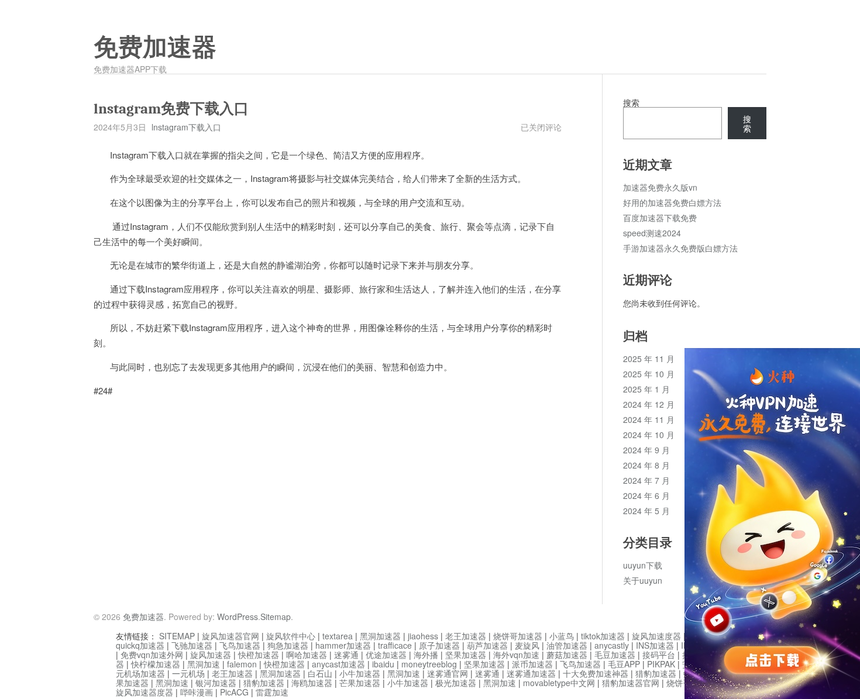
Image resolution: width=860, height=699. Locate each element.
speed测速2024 (652, 233)
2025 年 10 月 (649, 374)
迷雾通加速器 (531, 673)
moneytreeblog (429, 664)
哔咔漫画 (196, 692)
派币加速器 (532, 664)
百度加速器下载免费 (660, 217)
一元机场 (188, 673)
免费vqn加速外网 (152, 654)
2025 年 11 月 (649, 358)
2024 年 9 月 (646, 450)
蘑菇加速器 (566, 654)
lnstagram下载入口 (186, 127)
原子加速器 (439, 645)
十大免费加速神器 (595, 673)
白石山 (320, 673)
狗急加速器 (287, 645)
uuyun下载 (642, 565)
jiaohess (423, 636)
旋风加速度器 (656, 636)
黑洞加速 (203, 664)
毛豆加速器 (614, 654)
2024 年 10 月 (649, 434)
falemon (242, 664)
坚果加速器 (465, 654)
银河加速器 (215, 682)
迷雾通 (346, 654)
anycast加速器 (338, 664)
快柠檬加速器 (155, 664)
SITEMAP (177, 636)
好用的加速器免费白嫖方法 (672, 202)
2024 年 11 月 (649, 419)
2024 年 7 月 (646, 480)
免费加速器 (155, 47)
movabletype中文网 (559, 682)
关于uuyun (642, 580)
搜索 (631, 102)
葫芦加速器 (487, 645)
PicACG (234, 692)
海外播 (426, 654)
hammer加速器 (343, 645)
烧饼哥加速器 (517, 636)
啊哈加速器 (306, 654)
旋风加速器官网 (230, 636)
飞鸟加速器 (239, 645)
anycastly (611, 645)
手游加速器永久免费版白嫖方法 (680, 248)
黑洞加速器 (380, 636)
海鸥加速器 (311, 682)
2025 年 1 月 (646, 389)
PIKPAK (661, 664)
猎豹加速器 (655, 673)
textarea (337, 636)
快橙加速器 (258, 654)
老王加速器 (465, 636)
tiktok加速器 (603, 636)
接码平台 (658, 654)
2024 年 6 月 (646, 495)
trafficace (395, 645)
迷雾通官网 (447, 673)
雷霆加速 (272, 692)
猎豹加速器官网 (630, 682)
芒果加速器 (359, 682)
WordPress (237, 616)
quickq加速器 (140, 645)
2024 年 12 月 (649, 404)
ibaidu (383, 664)
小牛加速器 (359, 673)
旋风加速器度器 (144, 692)
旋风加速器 (210, 654)
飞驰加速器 (191, 645)
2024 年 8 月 (646, 465)
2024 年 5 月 (646, 510)
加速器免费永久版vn (660, 187)
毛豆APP (624, 664)
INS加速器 (655, 645)
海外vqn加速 (516, 654)
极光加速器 (455, 682)
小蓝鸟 (561, 636)
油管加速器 (566, 645)
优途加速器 (386, 654)
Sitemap (275, 616)
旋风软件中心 (290, 636)
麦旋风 (527, 645)
